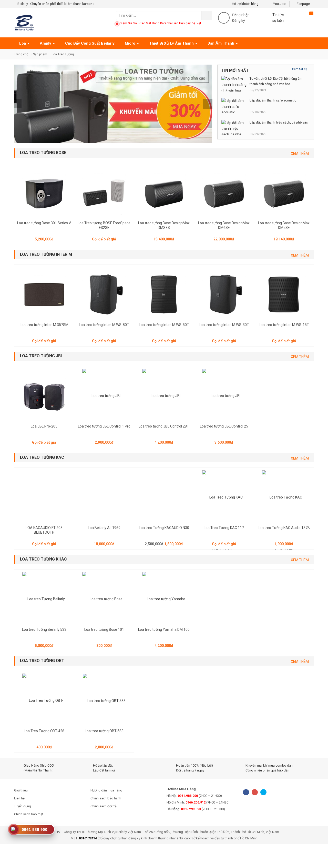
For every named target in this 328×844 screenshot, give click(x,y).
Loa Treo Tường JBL (41, 355)
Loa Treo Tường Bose (43, 152)
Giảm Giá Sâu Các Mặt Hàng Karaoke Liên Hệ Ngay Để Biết (160, 23)
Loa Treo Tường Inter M (46, 254)
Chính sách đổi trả (103, 806)
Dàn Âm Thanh (221, 43)
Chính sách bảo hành (105, 798)
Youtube (278, 4)
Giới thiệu (21, 790)
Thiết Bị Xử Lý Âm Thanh (172, 43)
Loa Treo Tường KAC (42, 457)
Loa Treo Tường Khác (43, 559)
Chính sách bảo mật (28, 814)
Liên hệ (19, 798)
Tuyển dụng (22, 806)
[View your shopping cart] (305, 17)
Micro (130, 43)
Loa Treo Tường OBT (42, 660)
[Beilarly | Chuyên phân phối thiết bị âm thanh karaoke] (24, 23)
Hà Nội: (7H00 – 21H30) (194, 796)
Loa (23, 43)
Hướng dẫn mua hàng (106, 790)
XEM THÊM (300, 153)
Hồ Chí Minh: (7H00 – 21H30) (198, 802)
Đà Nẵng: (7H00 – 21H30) (196, 809)
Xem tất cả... (301, 69)
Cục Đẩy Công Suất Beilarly (90, 43)
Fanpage (303, 4)
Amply (46, 43)
